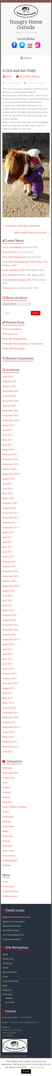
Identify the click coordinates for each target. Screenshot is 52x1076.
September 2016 (10, 586)
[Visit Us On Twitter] (22, 43)
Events (5, 812)
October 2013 (9, 722)
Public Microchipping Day (14, 257)
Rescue (36, 76)
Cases (5, 954)
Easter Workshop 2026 (13, 270)
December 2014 (10, 683)
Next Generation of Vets (14, 275)
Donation (6, 792)
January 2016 (9, 620)
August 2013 (8, 732)
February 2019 (9, 454)
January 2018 (9, 508)
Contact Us (7, 963)
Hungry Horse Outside (26, 24)
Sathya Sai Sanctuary (11, 926)
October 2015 (9, 634)
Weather (6, 865)
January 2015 (9, 678)
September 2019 (10, 420)
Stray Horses (8, 855)
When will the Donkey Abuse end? (32, 232)
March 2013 (8, 737)
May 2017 (7, 547)
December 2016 (10, 571)
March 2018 (8, 498)
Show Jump (8, 850)
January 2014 (9, 707)
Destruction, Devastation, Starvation (21, 225)
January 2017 (9, 566)
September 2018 (10, 474)
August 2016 (8, 591)
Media (5, 831)
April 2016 (7, 605)
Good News (25, 76)
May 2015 (7, 659)
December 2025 (10, 391)
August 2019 (8, 425)
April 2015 (7, 664)
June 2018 (7, 488)
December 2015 (10, 625)
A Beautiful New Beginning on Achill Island (22, 262)
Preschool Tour (9, 252)
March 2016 (8, 610)
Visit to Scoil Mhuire (11, 247)
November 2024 (10, 401)
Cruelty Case (8, 777)
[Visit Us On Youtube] (30, 43)
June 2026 (7, 376)
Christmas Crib (9, 288)
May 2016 (7, 600)
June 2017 (7, 542)
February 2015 (9, 673)
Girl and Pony (31, 83)
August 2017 (8, 532)
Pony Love (40, 83)
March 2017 (8, 556)
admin (9, 76)
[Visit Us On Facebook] (14, 43)
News (4, 985)
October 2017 (9, 522)
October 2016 (9, 581)
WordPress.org (9, 896)
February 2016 (9, 615)
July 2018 (7, 483)
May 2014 (7, 698)
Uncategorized (9, 860)
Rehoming (7, 836)
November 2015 (10, 630)
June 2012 (7, 751)
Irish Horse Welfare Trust (13, 935)
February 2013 (9, 742)
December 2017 (10, 513)
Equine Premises (9, 972)
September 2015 (10, 639)
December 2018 (10, 459)
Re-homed (9, 1002)
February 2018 (9, 503)
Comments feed (10, 891)
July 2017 (7, 537)
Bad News (7, 768)
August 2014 (8, 688)
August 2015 (8, 644)
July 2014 (7, 693)
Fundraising (7, 816)
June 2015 (7, 654)
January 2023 (9, 405)
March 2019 (8, 449)
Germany (6, 821)
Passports (7, 990)
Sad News (7, 846)
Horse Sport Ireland (10, 930)
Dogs (4, 782)
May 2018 (7, 493)
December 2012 (10, 746)
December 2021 (10, 410)
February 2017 (9, 561)
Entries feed (8, 886)
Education (7, 802)
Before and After (10, 773)
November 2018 (10, 464)
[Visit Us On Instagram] (37, 43)
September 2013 (10, 727)
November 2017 (10, 518)
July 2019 (7, 430)
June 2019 (7, 435)
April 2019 (7, 444)
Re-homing (7, 994)
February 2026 (9, 381)
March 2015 (8, 668)
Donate (5, 787)
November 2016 (10, 576)
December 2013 (10, 712)
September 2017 (10, 527)
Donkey (6, 797)
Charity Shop (8, 959)
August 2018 (8, 479)
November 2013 (10, 717)
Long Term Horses (10, 981)
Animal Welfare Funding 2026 (16, 280)
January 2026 (9, 386)
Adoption (9, 998)
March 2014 (8, 703)
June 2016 (7, 595)
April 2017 (7, 552)
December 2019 (10, 415)
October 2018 (9, 469)
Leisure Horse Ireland (11, 939)
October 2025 (9, 396)
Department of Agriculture (13, 921)
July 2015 (7, 649)
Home (5, 977)
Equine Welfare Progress (14, 807)
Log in (5, 881)
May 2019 (7, 440)
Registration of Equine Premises (16, 917)
